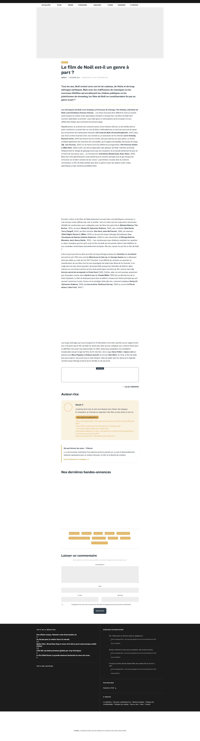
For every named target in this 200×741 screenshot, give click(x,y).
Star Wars (126, 538)
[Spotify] (158, 1)
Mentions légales (138, 702)
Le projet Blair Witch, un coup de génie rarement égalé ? (103, 374)
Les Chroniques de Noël (79, 538)
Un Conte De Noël (100, 543)
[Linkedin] (149, 1)
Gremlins (110, 533)
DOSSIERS (121, 5)
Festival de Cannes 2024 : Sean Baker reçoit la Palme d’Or (95, 436)
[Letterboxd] (155, 1)
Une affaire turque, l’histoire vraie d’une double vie (56, 635)
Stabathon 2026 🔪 (109, 688)
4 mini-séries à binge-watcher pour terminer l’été (92, 428)
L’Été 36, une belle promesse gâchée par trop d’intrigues (58, 651)
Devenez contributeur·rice (122, 702)
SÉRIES (70, 5)
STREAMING (82, 5)
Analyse (65, 62)
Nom (100, 586)
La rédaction (107, 702)
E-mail (80, 595)
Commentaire (100, 564)
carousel (87, 533)
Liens (142, 704)
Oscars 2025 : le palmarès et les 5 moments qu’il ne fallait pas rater (98, 426)
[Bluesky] (152, 1)
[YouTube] (146, 1)
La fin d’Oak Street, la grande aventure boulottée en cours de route (63, 655)
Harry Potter (123, 533)
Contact (147, 704)
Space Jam (113, 538)
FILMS (59, 5)
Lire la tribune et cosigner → (76, 459)
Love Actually (99, 538)
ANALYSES (97, 5)
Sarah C (64, 77)
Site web (120, 595)
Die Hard (98, 533)
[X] (140, 1)
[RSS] (162, 1)
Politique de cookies (121, 704)
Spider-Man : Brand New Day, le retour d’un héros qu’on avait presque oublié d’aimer (66, 645)
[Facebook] (137, 1)
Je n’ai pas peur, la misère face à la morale (52, 639)
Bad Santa (75, 533)
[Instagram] (143, 1)
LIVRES (110, 5)
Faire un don (134, 704)
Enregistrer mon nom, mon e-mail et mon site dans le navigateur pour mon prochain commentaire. (101, 604)
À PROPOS (134, 5)
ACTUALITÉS (46, 5)
